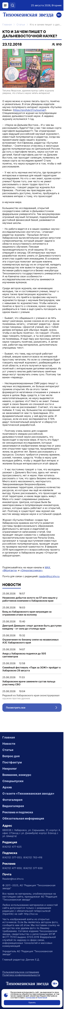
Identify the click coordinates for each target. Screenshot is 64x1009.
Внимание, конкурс (16, 775)
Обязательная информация (23, 818)
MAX (47, 567)
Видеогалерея (13, 806)
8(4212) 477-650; (12, 868)
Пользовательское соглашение (20, 972)
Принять (32, 1002)
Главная (7, 24)
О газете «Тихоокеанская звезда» (28, 793)
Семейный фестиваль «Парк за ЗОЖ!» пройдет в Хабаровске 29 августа (31, 669)
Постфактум (12, 762)
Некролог (9, 768)
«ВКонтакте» (9, 570)
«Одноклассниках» (31, 570)
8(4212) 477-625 (12, 846)
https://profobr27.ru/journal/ (29, 110)
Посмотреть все (34, 708)
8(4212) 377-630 (33, 868)
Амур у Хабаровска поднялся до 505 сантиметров (24, 655)
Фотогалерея (12, 800)
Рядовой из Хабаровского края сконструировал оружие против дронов (31, 697)
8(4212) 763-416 (32, 857)
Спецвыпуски (12, 781)
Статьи (21, 24)
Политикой (42, 998)
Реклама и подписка (17, 812)
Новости (8, 743)
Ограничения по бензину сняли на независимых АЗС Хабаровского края (30, 641)
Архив (7, 787)
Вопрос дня (11, 756)
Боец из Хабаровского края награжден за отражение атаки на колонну (26, 613)
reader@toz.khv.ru (49, 576)
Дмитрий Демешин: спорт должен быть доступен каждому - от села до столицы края (31, 627)
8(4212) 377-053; (12, 857)
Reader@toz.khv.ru (13, 878)
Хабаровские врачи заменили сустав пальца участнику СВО (28, 683)
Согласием (30, 998)
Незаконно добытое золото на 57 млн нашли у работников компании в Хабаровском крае (29, 599)
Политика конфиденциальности (21, 975)
